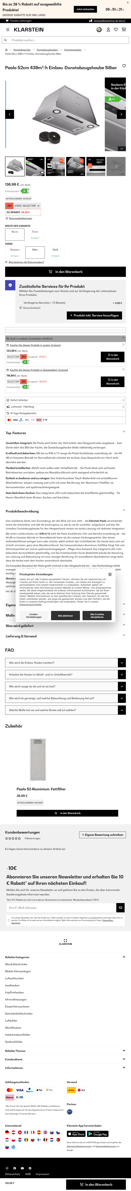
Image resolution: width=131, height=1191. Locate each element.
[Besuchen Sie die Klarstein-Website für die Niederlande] (52, 1140)
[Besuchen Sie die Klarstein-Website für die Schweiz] (20, 1132)
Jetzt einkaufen (85, 9)
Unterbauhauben (73, 50)
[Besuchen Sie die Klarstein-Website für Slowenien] (7, 1147)
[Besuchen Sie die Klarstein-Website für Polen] (13, 1140)
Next (121, 114)
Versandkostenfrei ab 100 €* (110, 20)
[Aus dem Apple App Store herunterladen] (76, 1133)
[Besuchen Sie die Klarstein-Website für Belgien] (45, 1140)
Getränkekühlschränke (19, 1013)
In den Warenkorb (68, 272)
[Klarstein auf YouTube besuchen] (22, 1168)
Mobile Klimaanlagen (18, 971)
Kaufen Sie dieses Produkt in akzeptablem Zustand (39, 370)
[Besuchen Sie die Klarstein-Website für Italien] (33, 1132)
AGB (28, 1174)
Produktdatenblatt (12, 191)
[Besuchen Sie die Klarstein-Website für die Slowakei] (52, 1132)
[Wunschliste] (116, 30)
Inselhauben (12, 985)
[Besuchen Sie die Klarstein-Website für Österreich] (13, 1132)
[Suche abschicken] (5, 40)
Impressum (42, 1174)
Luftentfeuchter (14, 978)
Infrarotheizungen (16, 999)
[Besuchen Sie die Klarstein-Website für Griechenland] (13, 1147)
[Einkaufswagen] (124, 30)
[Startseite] (9, 50)
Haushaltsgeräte (22, 50)
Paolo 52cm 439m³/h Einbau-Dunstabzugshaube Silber (33, 54)
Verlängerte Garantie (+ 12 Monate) (44, 302)
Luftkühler (11, 1020)
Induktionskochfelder (17, 1034)
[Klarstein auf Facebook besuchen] (15, 1168)
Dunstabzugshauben (47, 50)
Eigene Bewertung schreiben (103, 834)
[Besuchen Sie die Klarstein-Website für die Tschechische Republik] (58, 1132)
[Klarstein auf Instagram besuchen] (7, 1168)
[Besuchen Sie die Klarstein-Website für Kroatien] (20, 1140)
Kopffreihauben (14, 992)
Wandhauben (13, 1027)
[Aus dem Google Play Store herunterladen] (98, 1134)
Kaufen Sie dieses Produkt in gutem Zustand (35, 345)
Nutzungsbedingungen (106, 1146)
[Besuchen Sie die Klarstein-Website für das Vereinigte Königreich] (45, 1132)
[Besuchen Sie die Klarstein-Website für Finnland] (39, 1140)
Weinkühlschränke (16, 964)
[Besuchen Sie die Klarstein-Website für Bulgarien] (33, 1140)
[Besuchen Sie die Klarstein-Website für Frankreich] (26, 1132)
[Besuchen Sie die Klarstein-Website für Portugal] (58, 1140)
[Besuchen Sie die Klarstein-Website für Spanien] (39, 1132)
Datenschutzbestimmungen (79, 1146)
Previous (9, 114)
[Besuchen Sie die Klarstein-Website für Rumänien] (26, 1140)
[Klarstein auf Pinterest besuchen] (30, 1168)
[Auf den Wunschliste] (124, 66)
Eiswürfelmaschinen (17, 1006)
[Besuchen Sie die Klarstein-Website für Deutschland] (7, 1132)
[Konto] (108, 30)
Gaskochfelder (14, 1041)
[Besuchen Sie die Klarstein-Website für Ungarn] (7, 1140)
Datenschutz (12, 1174)
